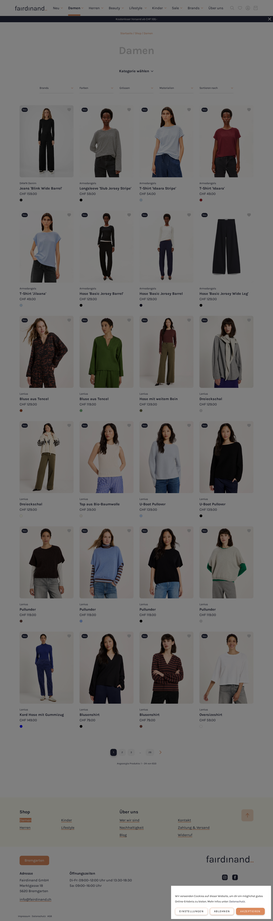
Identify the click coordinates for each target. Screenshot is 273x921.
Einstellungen (191, 911)
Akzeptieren (250, 911)
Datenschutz (237, 901)
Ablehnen (222, 911)
